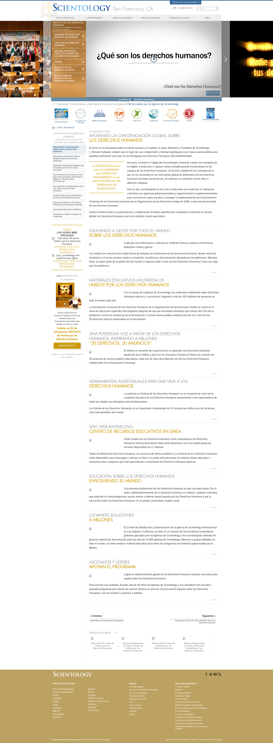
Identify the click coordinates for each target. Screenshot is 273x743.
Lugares (132, 714)
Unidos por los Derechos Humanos (188, 720)
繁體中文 (56, 711)
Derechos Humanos (171, 121)
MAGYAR (91, 689)
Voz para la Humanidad (138, 693)
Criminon (119, 121)
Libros (208, 18)
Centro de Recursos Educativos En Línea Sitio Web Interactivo (67, 196)
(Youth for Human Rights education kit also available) (67, 356)
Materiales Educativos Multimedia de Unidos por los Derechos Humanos (68, 167)
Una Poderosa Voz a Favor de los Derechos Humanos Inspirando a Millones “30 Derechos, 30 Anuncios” (68, 178)
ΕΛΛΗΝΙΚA (92, 704)
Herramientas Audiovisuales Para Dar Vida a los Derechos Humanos (68, 188)
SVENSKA (92, 695)
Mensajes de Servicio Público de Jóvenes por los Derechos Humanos (66, 54)
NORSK (91, 692)
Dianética (178, 690)
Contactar (133, 711)
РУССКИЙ (57, 708)
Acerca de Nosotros (65, 18)
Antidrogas (154, 121)
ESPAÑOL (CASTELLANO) (98, 701)
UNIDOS (58, 61)
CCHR (189, 121)
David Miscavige (181, 699)
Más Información (135, 708)
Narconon (137, 121)
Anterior (125, 99)
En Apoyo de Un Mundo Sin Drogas (188, 717)
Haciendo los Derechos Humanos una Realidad (66, 36)
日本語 (55, 705)
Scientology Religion (182, 696)
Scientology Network (183, 693)
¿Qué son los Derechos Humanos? (66, 44)
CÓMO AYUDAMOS (65, 127)
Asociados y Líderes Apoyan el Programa (67, 215)
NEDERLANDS (58, 714)
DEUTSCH (57, 717)
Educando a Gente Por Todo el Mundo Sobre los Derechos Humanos (66, 158)
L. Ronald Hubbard (93, 18)
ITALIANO (92, 707)
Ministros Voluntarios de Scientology (189, 705)
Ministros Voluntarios (150, 18)
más (213, 272)
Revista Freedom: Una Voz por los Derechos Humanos (64, 78)
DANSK (56, 695)
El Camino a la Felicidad (80, 121)
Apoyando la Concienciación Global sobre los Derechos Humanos (66, 149)
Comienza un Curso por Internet (187, 702)
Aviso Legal (217, 740)
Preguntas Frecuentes (179, 18)
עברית (56, 701)
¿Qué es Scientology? (122, 18)
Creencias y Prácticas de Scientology (143, 690)
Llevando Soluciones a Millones (67, 209)
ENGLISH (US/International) (63, 689)
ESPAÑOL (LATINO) (96, 698)
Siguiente (148, 99)
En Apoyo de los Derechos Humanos (64, 68)
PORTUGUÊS (93, 710)
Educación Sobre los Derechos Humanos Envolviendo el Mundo (67, 203)
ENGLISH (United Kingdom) (63, 692)
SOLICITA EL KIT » (67, 345)
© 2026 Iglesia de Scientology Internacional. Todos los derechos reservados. (80, 740)
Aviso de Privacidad (172, 740)
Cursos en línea (135, 705)
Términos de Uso (205, 740)
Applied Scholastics (99, 121)
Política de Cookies (189, 740)
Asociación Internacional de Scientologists (191, 708)
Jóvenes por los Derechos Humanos (189, 723)
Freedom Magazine (210, 120)
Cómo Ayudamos (61, 122)
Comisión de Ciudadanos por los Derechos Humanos (191, 727)
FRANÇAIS (57, 698)
